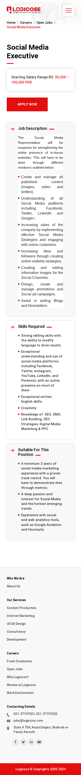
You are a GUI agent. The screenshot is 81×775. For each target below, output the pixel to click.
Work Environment (20, 693)
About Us (13, 586)
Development (16, 639)
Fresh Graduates (19, 661)
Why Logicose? (18, 677)
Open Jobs (44, 22)
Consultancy (16, 631)
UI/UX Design (16, 624)
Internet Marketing (20, 616)
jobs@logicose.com (28, 720)
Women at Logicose (21, 685)
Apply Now (27, 104)
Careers (26, 22)
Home (11, 22)
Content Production (21, 608)
